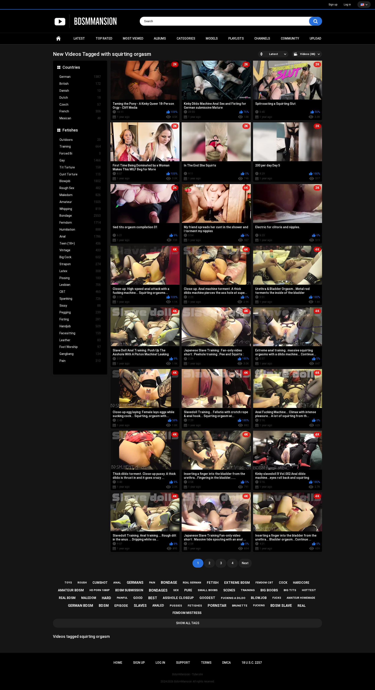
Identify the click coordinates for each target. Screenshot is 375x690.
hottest (309, 590)
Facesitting (80, 333)
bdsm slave (281, 606)
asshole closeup (178, 598)
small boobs (208, 590)
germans (135, 582)
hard (106, 598)
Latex (80, 271)
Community (290, 38)
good (138, 598)
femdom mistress (187, 613)
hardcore (301, 582)
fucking (259, 605)
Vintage (80, 250)
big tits (290, 590)
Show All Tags (187, 623)
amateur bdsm (71, 590)
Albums (160, 38)
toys (68, 582)
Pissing (80, 278)
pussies (176, 605)
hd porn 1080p (99, 590)
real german (192, 582)
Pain (80, 360)
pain (152, 582)
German (80, 76)
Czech (80, 104)
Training (80, 146)
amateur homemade (301, 597)
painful (122, 597)
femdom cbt (264, 582)
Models (212, 38)
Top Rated (104, 38)
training (248, 590)
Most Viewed (133, 38)
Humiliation (80, 229)
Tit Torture (80, 167)
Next (245, 563)
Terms (206, 662)
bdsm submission (129, 590)
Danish (80, 90)
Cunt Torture (80, 174)
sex (176, 590)
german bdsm (80, 606)
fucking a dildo (233, 598)
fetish (213, 583)
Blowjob (80, 181)
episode (121, 606)
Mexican (80, 118)
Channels (262, 38)
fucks (276, 597)
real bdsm (67, 598)
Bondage (80, 215)
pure (188, 590)
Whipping (80, 209)
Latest (79, 38)
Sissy (80, 305)
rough (82, 582)
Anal (80, 236)
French (80, 111)
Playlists (236, 38)
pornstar (217, 606)
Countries (71, 67)
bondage (169, 582)
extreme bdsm (237, 583)
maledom (88, 598)
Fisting (80, 319)
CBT (80, 291)
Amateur (80, 202)
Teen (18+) (80, 243)
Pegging (80, 312)
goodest (207, 598)
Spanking (80, 298)
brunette (239, 605)
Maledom (80, 195)
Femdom (80, 222)
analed (158, 605)
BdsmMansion (183, 681)
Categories (186, 38)
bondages (158, 590)
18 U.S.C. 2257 (252, 662)
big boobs (269, 590)
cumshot (100, 582)
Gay (80, 160)
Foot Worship (80, 347)
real (302, 606)
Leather (80, 340)
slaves (140, 606)
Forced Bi (80, 153)
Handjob (80, 326)
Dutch (80, 97)
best (152, 598)
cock (283, 582)
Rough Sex (80, 188)
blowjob (259, 598)
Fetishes (70, 130)
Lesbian (80, 284)
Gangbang (80, 354)
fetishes (195, 605)
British (80, 83)
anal (117, 582)
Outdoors (80, 139)
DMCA (226, 662)
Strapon (80, 264)
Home (58, 38)
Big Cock (80, 257)
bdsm (104, 606)
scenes (229, 590)
